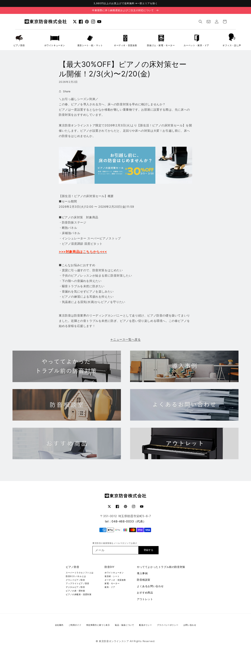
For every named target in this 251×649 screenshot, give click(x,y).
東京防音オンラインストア (114, 641)
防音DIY (109, 566)
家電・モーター (112, 583)
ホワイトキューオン (114, 572)
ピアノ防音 (72, 566)
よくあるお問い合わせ (150, 586)
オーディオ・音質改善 (115, 580)
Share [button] (67, 91)
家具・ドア (110, 587)
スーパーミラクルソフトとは (80, 572)
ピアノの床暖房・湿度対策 (78, 594)
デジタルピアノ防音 (75, 587)
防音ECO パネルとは (76, 576)
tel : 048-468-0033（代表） (125, 521)
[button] (200, 22)
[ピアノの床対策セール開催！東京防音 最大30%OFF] (125, 182)
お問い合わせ (189, 625)
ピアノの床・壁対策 (75, 590)
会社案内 (59, 625)
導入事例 (142, 573)
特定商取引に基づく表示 (98, 625)
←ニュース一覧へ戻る (125, 339)
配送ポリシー (145, 625)
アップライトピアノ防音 (77, 583)
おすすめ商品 (145, 592)
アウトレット (145, 599)
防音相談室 (143, 579)
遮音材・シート (112, 576)
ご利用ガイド (75, 625)
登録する (148, 550)
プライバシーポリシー (167, 625)
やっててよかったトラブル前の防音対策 (161, 566)
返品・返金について (124, 625)
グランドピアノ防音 (75, 580)
